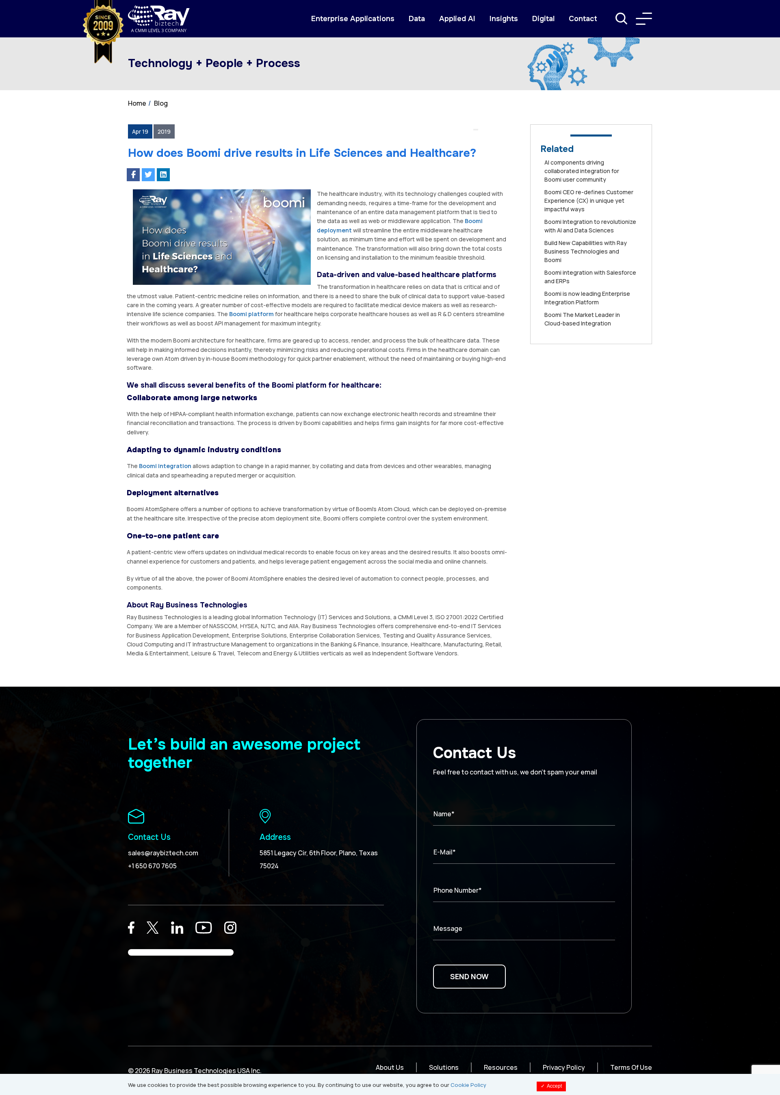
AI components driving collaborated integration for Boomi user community (581, 170)
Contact (583, 18)
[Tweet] (148, 174)
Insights (504, 18)
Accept (551, 1086)
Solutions (444, 1067)
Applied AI (457, 18)
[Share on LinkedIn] (163, 174)
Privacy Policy (564, 1067)
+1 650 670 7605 (152, 865)
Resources (501, 1067)
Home (137, 103)
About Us (390, 1067)
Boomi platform (251, 314)
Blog (161, 103)
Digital (543, 18)
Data (417, 18)
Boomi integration (165, 466)
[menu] (644, 19)
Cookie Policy (468, 1084)
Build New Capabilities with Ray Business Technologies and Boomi (585, 251)
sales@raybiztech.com (163, 852)
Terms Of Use (631, 1067)
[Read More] (131, 928)
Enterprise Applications (352, 18)
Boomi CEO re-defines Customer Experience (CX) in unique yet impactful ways (588, 200)
